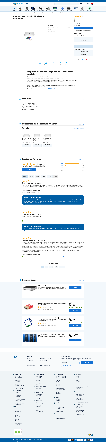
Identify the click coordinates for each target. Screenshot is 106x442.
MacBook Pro (17, 408)
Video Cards (78, 377)
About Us (28, 358)
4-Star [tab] (37, 176)
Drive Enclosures (18, 404)
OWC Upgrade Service (80, 414)
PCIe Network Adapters (60, 410)
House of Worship (79, 398)
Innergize (37, 407)
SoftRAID (37, 413)
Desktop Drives (17, 392)
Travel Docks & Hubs (39, 379)
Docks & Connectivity (40, 374)
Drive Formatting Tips (80, 411)
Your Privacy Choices (17, 441)
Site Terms (38, 439)
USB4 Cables (58, 380)
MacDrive (37, 409)
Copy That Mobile (39, 403)
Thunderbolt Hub (38, 377)
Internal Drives (18, 374)
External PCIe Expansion (60, 404)
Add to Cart (83, 28)
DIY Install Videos (30, 360)
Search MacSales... (59, 4)
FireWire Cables (58, 393)
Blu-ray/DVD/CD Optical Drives (20, 403)
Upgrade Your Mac (79, 406)
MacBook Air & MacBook (19, 410)
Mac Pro (16, 412)
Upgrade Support (79, 404)
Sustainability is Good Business (45, 358)
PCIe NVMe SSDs (18, 379)
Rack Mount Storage (18, 400)
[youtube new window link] (65, 365)
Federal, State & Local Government (82, 402)
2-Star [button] (62, 168)
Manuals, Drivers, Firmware (81, 409)
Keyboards (78, 379)
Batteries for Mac (39, 394)
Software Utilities (39, 411)
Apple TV (16, 420)
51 (56, 266)
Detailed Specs (26, 144)
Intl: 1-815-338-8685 (89, 0)
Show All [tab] (25, 176)
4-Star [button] (62, 165)
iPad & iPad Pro (18, 416)
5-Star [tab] (31, 176)
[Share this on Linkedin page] (81, 59)
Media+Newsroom (43, 362)
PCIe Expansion (59, 402)
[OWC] (20, 4)
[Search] (77, 4)
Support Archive (79, 413)
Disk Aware (38, 405)
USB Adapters (58, 385)
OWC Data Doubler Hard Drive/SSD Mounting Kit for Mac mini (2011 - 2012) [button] (60, 220)
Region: (72, 0)
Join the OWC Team (43, 360)
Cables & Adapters (59, 374)
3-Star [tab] (44, 176)
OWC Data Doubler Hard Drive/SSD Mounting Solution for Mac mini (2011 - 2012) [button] (62, 256)
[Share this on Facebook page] (85, 59)
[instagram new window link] (63, 365)
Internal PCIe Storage (59, 408)
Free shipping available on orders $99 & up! (21, 0)
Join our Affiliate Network (31, 362)
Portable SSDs (17, 396)
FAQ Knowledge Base (80, 410)
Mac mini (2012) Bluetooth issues (51, 88)
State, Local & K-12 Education (81, 396)
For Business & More (63, 0)
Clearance (78, 388)
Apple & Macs (18, 406)
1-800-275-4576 (81, 0)
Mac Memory (58, 399)
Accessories (58, 413)
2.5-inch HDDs (17, 384)
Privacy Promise (43, 363)
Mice (77, 380)
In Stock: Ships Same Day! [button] (76, 307)
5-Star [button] (62, 163)
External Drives (18, 390)
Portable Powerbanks (39, 396)
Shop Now (75, 287)
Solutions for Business (81, 390)
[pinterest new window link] (70, 365)
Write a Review (29, 169)
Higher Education (79, 395)
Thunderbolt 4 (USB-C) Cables (61, 377)
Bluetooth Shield (83, 46)
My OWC (37, 410)
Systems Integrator (79, 399)
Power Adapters (38, 395)
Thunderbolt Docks (39, 376)
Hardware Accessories (60, 417)
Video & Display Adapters (60, 389)
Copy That (37, 402)
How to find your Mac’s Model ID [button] (77, 128)
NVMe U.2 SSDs (18, 381)
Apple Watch (17, 419)
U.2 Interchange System (60, 407)
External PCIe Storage (60, 406)
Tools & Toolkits (58, 415)
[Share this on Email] (88, 59)
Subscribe (87, 362)
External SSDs (17, 397)
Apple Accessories (18, 423)
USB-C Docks (38, 380)
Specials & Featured (79, 387)
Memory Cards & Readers (41, 386)
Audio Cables (58, 392)
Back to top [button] (81, 159)
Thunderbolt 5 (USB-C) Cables (61, 376)
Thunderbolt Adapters (60, 379)
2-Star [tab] (50, 176)
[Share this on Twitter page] (83, 59)
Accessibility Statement (31, 365)
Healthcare (78, 400)
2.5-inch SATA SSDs (18, 377)
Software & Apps (39, 400)
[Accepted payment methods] (80, 440)
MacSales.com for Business (45, 365)
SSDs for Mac (17, 376)
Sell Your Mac (17, 424)
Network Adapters (39, 381)
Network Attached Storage (20, 399)
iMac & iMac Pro (18, 411)
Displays (77, 376)
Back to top (81, 99)
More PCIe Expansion (59, 411)
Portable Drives (18, 395)
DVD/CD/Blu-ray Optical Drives (20, 385)
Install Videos (26, 146)
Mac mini (16, 415)
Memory (57, 397)
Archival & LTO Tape (18, 401)
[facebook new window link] (61, 366)
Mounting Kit (83, 40)
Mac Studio (17, 414)
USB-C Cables (58, 381)
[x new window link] (67, 365)
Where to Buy (29, 363)
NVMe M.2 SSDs (18, 380)
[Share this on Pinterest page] (87, 59)
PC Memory (58, 400)
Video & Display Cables (60, 388)
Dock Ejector (38, 406)
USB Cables (58, 384)
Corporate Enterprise (80, 394)
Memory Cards (38, 388)
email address (64, 362)
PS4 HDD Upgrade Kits (19, 388)
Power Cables (38, 398)
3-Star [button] (62, 167)
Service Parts (58, 419)
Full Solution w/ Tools (83, 38)
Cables (37, 384)
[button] (75, 287)
